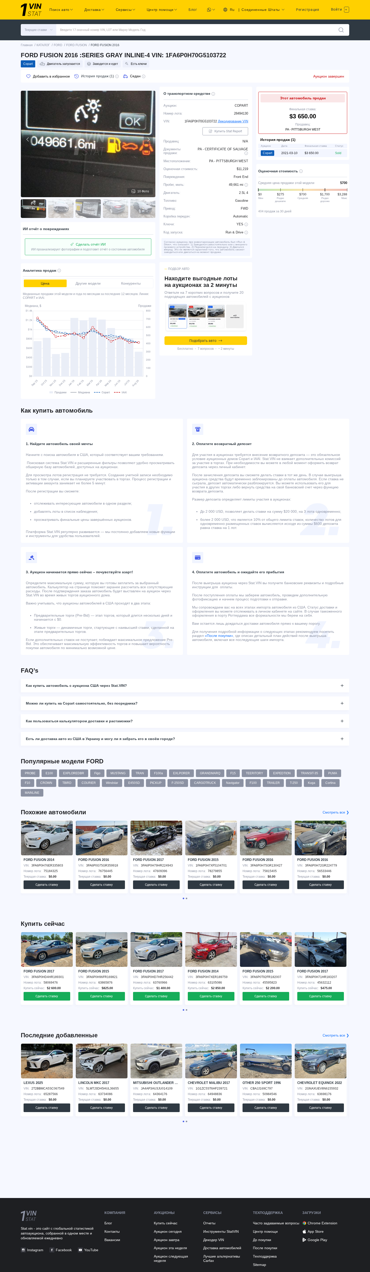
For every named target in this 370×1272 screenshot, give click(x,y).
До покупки (262, 1240)
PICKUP (155, 783)
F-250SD (178, 783)
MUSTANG (117, 773)
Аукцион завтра (166, 1240)
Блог (193, 10)
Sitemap (259, 1265)
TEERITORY (254, 773)
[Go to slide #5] (143, 208)
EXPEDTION (282, 773)
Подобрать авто (202, 341)
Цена (45, 283)
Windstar (112, 783)
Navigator (232, 783)
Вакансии (112, 1240)
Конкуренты (131, 283)
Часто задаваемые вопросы (276, 1223)
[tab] (183, 898)
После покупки (265, 1248)
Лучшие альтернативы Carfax (221, 1258)
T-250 (294, 783)
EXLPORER (181, 773)
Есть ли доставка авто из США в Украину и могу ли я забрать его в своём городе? (100, 739)
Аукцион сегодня (168, 1231)
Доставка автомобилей (222, 1248)
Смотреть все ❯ (336, 812)
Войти (337, 9)
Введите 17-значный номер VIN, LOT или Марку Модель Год (102, 30)
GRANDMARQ (210, 773)
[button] (38, 30)
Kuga (311, 783)
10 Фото (143, 191)
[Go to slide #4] (115, 208)
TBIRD (66, 783)
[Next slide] (148, 139)
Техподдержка (265, 1256)
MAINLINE (32, 793)
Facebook (64, 1250)
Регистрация (307, 10)
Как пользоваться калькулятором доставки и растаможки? (79, 721)
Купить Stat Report (228, 131)
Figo (97, 773)
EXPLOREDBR (73, 773)
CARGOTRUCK (205, 783)
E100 (49, 773)
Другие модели (88, 283)
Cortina (330, 783)
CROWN (46, 783)
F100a (158, 773)
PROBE (30, 773)
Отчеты (209, 1223)
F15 (233, 773)
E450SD (134, 783)
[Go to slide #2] (60, 208)
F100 (253, 783)
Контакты (112, 1231)
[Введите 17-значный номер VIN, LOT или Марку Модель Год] (341, 30)
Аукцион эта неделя (170, 1248)
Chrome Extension (322, 1223)
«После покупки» (219, 636)
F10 (27, 783)
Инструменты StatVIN (221, 1231)
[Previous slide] (27, 139)
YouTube (91, 1250)
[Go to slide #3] (88, 208)
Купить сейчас (165, 1223)
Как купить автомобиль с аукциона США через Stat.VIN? (76, 686)
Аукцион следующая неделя (171, 1258)
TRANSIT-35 (309, 773)
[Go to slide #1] (33, 208)
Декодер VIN (213, 1240)
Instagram (35, 1250)
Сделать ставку (46, 885)
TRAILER (273, 783)
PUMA (332, 773)
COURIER (89, 783)
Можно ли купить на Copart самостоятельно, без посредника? (82, 703)
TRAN (140, 773)
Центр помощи (265, 1231)
